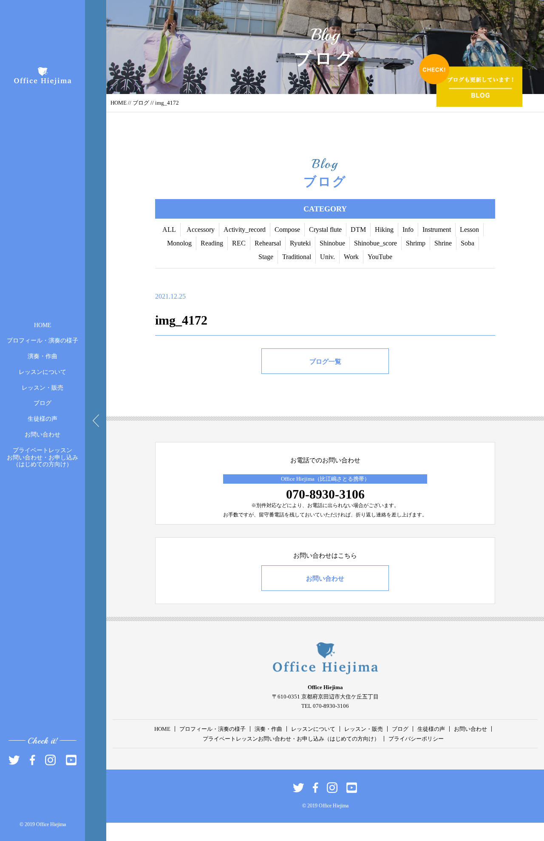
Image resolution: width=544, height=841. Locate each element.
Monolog (179, 243)
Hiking (384, 229)
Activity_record (245, 229)
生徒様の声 (42, 419)
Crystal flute (325, 229)
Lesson (469, 229)
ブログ (42, 403)
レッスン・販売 (42, 387)
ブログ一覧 (325, 361)
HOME (42, 325)
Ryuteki (300, 243)
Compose (287, 229)
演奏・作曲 (42, 356)
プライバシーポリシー (416, 739)
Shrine (443, 243)
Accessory (201, 229)
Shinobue (332, 243)
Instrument (436, 229)
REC (239, 243)
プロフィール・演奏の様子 (42, 340)
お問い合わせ (42, 434)
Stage (265, 256)
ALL (169, 229)
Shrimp (415, 243)
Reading (212, 243)
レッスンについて (42, 372)
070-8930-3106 (325, 494)
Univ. (327, 256)
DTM (358, 229)
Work (351, 256)
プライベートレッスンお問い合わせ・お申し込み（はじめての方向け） (42, 457)
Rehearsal (268, 243)
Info (408, 229)
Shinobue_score (375, 243)
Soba (467, 243)
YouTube (380, 256)
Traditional (296, 256)
